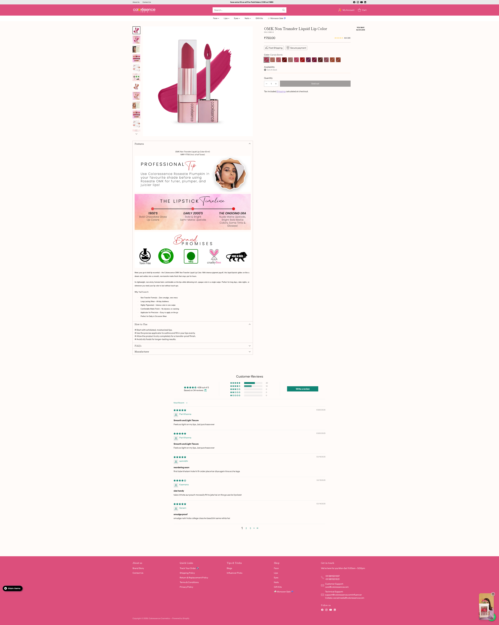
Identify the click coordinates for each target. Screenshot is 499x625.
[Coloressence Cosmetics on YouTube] (361, 2)
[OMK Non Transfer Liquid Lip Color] (198, 81)
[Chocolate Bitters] (320, 59)
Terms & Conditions (189, 582)
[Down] (136, 134)
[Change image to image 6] (136, 77)
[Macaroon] (308, 59)
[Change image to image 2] (136, 40)
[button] (235, 383)
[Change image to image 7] (136, 86)
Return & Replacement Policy (194, 577)
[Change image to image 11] (136, 124)
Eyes (276, 577)
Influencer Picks (234, 573)
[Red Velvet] (302, 59)
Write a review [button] (303, 389)
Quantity (268, 78)
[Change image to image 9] (136, 105)
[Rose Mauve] (326, 59)
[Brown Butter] (290, 59)
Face (276, 568)
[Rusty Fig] (332, 59)
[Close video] (493, 594)
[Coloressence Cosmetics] (144, 10)
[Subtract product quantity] (266, 83)
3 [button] (250, 528)
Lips (276, 573)
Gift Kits (278, 587)
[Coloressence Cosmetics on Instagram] (358, 2)
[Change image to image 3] (136, 49)
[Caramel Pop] (278, 59)
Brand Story (138, 568)
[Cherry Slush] (314, 59)
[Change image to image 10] (136, 114)
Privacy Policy (186, 587)
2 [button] (246, 528)
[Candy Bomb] (266, 59)
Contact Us (138, 573)
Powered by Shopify (180, 618)
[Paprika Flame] (338, 59)
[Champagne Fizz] (272, 59)
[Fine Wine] (284, 59)
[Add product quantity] (276, 83)
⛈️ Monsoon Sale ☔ (284, 591)
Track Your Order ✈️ (189, 568)
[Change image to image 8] (136, 96)
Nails (276, 582)
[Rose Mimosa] (296, 59)
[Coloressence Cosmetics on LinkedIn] (365, 2)
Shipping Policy (187, 573)
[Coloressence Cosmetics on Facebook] (354, 2)
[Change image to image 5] (136, 68)
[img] (180, 410)
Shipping (281, 91)
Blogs (229, 568)
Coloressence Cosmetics (159, 618)
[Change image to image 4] (136, 58)
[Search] (283, 10)
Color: (273, 54)
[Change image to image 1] (136, 30)
